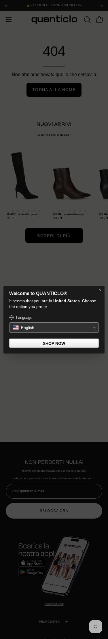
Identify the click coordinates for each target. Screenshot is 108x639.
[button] (54, 327)
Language (24, 317)
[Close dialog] (100, 290)
